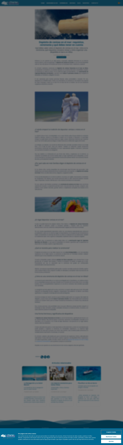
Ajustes (111, 441)
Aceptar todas (111, 432)
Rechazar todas (111, 437)
